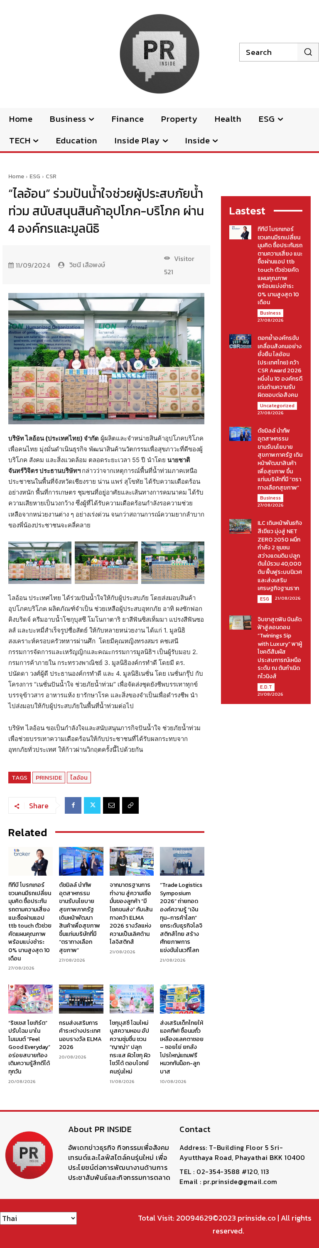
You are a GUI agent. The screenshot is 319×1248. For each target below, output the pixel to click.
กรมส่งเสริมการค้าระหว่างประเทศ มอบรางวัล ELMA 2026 (80, 1035)
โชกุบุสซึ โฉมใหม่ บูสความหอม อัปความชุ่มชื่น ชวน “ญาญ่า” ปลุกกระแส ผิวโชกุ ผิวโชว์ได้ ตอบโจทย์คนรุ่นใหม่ (130, 1047)
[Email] (111, 805)
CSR (51, 176)
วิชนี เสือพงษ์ (87, 265)
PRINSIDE (49, 777)
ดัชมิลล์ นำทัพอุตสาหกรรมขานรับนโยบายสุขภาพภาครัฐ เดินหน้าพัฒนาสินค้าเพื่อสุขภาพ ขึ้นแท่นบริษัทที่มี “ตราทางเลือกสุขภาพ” (79, 918)
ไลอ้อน (79, 777)
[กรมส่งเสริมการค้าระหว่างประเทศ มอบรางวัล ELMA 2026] (81, 999)
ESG (34, 176)
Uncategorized (277, 405)
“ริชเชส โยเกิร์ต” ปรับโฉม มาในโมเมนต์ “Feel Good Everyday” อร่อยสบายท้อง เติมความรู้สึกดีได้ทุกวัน (29, 1047)
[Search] (308, 52)
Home (16, 176)
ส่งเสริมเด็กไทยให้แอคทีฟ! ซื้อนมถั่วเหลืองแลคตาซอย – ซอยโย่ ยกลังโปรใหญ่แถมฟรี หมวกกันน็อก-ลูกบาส (182, 1047)
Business (270, 313)
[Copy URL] (130, 805)
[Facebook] (73, 805)
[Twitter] (92, 805)
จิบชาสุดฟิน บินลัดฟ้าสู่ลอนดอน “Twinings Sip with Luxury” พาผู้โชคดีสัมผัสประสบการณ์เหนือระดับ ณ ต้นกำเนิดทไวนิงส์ (280, 648)
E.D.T (266, 687)
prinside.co (257, 1217)
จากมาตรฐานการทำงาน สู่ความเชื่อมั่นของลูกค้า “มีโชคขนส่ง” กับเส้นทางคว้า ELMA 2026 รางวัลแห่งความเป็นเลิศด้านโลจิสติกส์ (131, 913)
